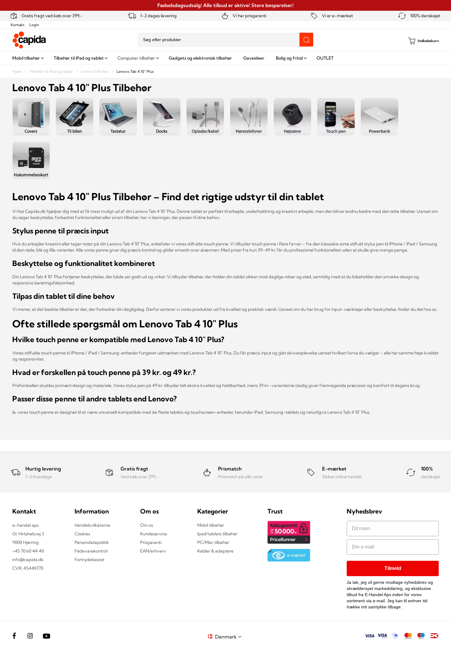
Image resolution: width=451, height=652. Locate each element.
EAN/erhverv (153, 551)
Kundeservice (153, 534)
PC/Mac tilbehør (213, 542)
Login (34, 24)
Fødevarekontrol (91, 551)
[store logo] (29, 40)
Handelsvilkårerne (92, 525)
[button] (229, 636)
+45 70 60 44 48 (28, 551)
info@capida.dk (28, 559)
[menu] (225, 58)
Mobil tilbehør (210, 525)
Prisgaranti (150, 542)
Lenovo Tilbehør (95, 71)
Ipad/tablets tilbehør (217, 534)
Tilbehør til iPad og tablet (51, 71)
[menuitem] (27, 58)
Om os (146, 525)
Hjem (17, 71)
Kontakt (18, 24)
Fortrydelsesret (89, 559)
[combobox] (225, 40)
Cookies (82, 534)
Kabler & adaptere (215, 551)
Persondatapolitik (92, 542)
